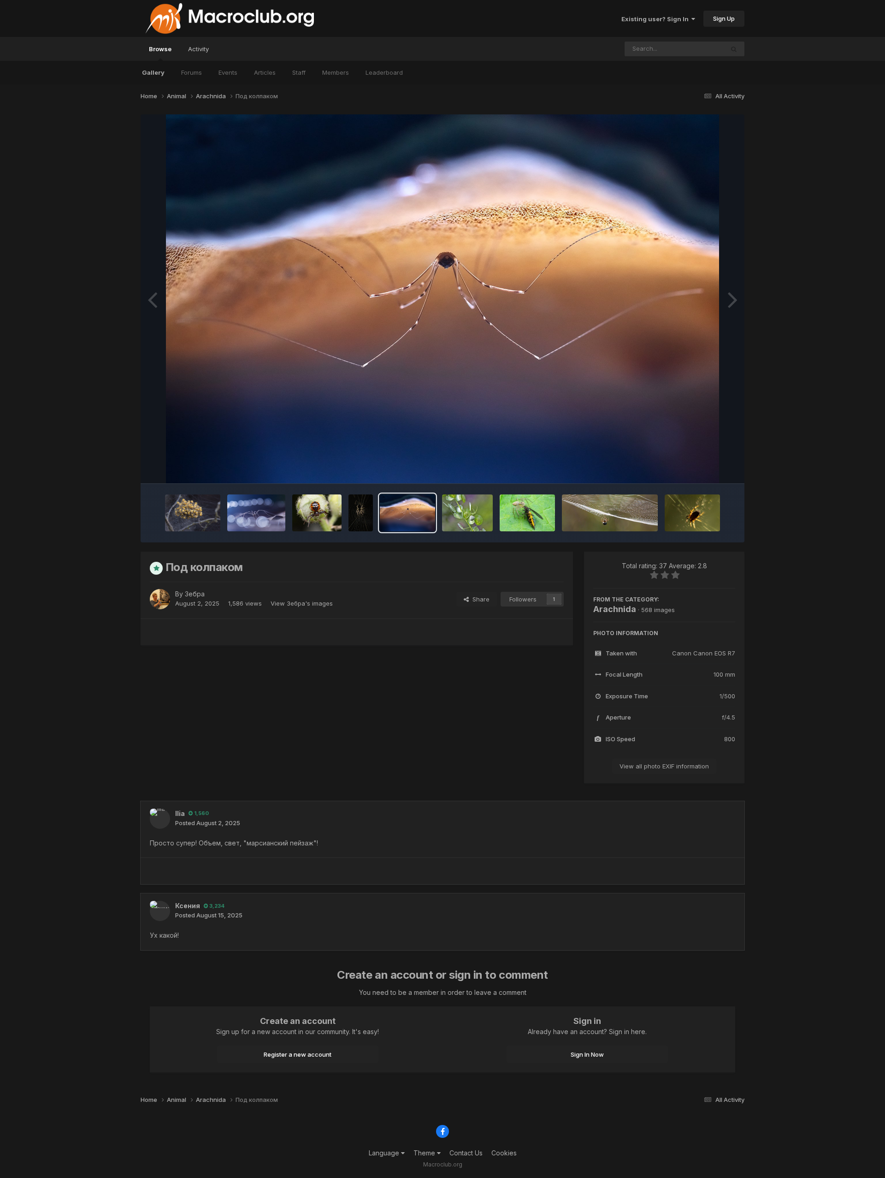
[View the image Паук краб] (317, 512)
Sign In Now (587, 1054)
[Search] (734, 49)
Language (385, 1153)
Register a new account (297, 1054)
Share (479, 599)
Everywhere (695, 48)
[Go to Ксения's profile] (160, 911)
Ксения (187, 906)
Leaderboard (384, 72)
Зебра (195, 594)
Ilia (180, 813)
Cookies (504, 1153)
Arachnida (614, 609)
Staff (299, 72)
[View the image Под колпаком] (407, 512)
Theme (425, 1153)
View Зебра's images (302, 603)
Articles (265, 72)
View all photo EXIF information (664, 766)
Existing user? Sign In (656, 19)
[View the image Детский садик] (192, 512)
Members (335, 72)
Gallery (153, 72)
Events (227, 72)
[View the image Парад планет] (256, 512)
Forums (191, 72)
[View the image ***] (360, 512)
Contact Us (466, 1153)
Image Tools (706, 466)
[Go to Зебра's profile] (160, 599)
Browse (160, 49)
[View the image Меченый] (467, 512)
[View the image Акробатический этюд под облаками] (610, 512)
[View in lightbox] (442, 298)
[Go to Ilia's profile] (160, 819)
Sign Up (724, 18)
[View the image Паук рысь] (527, 512)
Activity (198, 49)
